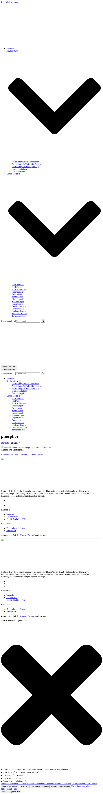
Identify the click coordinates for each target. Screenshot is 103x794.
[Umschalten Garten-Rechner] (22, 396)
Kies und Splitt (18, 301)
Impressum (11, 530)
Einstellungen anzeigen (40, 786)
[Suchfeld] (43, 321)
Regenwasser (17, 304)
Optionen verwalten (9, 784)
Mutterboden (17, 297)
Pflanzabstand (18, 309)
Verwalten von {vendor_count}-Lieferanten (52, 784)
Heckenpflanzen (19, 311)
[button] (54, 106)
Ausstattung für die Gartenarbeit (25, 162)
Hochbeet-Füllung (19, 313)
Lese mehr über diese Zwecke (84, 784)
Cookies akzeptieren (10, 786)
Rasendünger (17, 292)
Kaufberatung (12, 517)
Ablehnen (24, 786)
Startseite (10, 48)
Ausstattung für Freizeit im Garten (26, 164)
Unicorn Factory (27, 535)
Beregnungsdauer (19, 306)
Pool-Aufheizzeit (19, 289)
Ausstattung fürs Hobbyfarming (25, 166)
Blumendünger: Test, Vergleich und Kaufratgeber (22, 454)
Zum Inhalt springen (9, 2)
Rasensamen (17, 294)
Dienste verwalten (26, 784)
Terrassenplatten (18, 316)
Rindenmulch (17, 299)
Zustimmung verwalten (11, 792)
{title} (3, 789)
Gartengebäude (18, 171)
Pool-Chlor (16, 287)
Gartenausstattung (19, 169)
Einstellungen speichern (60, 786)
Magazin (10, 514)
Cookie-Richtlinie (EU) (16, 519)
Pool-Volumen (18, 285)
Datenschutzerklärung (15, 528)
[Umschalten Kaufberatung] (20, 381)
